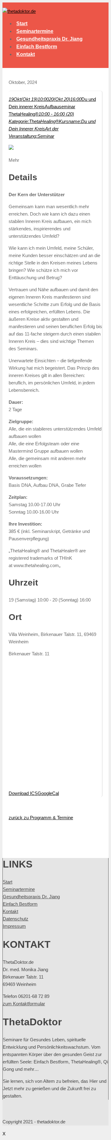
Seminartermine (34, 31)
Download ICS (23, 793)
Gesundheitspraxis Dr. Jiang (49, 39)
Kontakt (25, 54)
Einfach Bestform (36, 46)
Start (21, 23)
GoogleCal (48, 793)
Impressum (14, 926)
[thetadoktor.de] (19, 11)
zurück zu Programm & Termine (41, 817)
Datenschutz (15, 918)
